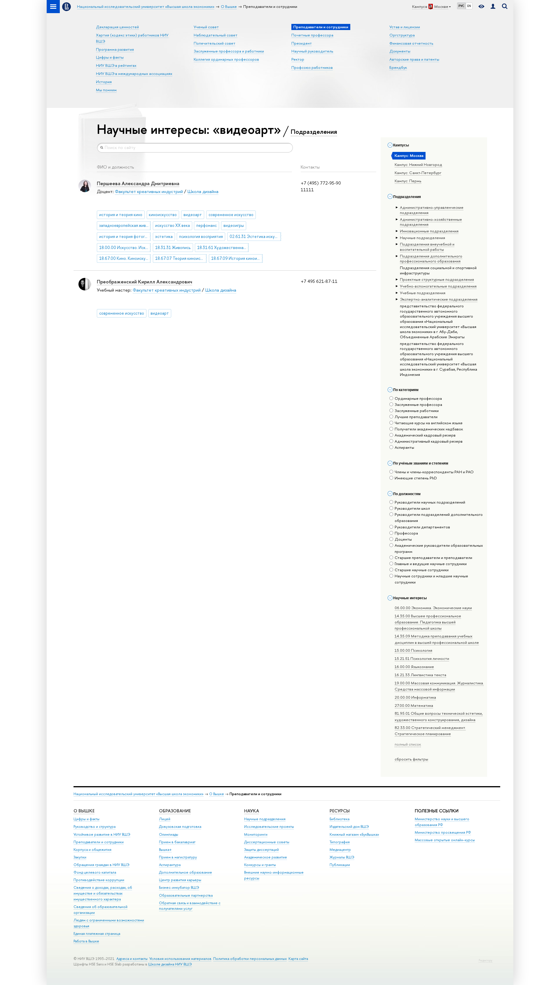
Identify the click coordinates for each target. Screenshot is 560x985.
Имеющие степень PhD (416, 478)
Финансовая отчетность (411, 43)
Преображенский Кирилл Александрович (144, 281)
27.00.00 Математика (414, 705)
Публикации (340, 864)
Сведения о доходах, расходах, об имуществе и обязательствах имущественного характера (103, 893)
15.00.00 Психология (413, 650)
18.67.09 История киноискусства (237, 258)
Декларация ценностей (117, 26)
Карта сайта (298, 958)
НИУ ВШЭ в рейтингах (116, 65)
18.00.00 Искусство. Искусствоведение (125, 247)
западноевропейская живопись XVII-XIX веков (125, 225)
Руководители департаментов (422, 527)
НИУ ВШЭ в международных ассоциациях (134, 73)
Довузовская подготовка (180, 826)
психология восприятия (201, 236)
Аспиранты (404, 447)
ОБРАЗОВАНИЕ (175, 811)
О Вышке (216, 793)
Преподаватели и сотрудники (99, 841)
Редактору (485, 960)
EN (469, 6)
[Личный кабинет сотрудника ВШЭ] (493, 6)
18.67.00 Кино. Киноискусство (125, 258)
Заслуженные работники (417, 410)
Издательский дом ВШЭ (349, 826)
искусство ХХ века (172, 225)
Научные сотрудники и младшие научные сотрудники (431, 579)
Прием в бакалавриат (177, 841)
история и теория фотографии (125, 236)
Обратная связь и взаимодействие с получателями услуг (189, 905)
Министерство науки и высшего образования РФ (442, 821)
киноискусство (163, 214)
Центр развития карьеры (180, 879)
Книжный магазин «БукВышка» (354, 834)
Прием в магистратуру (178, 857)
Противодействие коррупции (99, 879)
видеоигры (233, 225)
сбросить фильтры (411, 759)
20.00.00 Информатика (415, 697)
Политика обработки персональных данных (250, 958)
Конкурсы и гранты (260, 864)
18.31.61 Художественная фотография (223, 247)
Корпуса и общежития (92, 849)
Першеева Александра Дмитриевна (138, 183)
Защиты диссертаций (261, 849)
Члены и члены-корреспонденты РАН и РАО (434, 471)
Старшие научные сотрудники (422, 569)
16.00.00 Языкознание (414, 666)
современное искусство (231, 214)
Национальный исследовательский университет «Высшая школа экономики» (139, 793)
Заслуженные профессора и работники (229, 51)
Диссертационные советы (266, 841)
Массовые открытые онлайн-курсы (445, 839)
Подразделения (313, 131)
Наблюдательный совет (215, 35)
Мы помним (106, 89)
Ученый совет (206, 26)
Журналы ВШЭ (342, 857)
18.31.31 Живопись (173, 247)
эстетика (164, 236)
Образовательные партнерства (186, 895)
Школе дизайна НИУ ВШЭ (170, 964)
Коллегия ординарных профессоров (226, 59)
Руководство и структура (95, 826)
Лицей (164, 818)
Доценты (403, 539)
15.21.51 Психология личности (422, 658)
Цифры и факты (110, 57)
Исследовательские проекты (269, 826)
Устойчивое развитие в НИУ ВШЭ (102, 834)
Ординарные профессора (418, 398)
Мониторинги (255, 834)
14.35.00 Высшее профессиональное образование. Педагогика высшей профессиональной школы (428, 622)
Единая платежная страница (97, 933)
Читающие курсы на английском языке (429, 422)
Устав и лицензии (404, 26)
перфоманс (206, 225)
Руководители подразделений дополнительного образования (439, 517)
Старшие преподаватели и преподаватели (433, 557)
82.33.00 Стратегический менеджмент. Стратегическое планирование (430, 730)
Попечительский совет (214, 43)
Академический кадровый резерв (425, 435)
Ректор (297, 59)
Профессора (406, 533)
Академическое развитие (265, 857)
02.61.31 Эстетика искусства (255, 236)
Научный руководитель (312, 51)
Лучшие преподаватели (416, 416)
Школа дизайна (203, 191)
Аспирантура (170, 864)
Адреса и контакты (132, 958)
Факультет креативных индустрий (149, 191)
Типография (340, 841)
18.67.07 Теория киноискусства (181, 258)
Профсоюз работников (312, 67)
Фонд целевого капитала (95, 872)
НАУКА (251, 811)
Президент (301, 43)
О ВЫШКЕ (84, 811)
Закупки (80, 857)
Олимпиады (168, 834)
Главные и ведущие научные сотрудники (431, 563)
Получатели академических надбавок (429, 429)
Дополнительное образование (185, 872)
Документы (399, 51)
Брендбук (398, 67)
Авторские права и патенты (414, 59)
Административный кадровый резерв (429, 441)
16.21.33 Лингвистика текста (420, 674)
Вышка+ (165, 849)
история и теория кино (120, 214)
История (104, 81)
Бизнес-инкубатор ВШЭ (179, 887)
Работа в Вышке (86, 941)
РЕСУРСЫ (340, 811)
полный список (408, 744)
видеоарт (192, 214)
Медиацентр (340, 849)
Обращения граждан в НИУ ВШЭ (102, 864)
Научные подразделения (265, 818)
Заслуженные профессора (418, 404)
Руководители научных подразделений (430, 502)
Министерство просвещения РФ (443, 832)
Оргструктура (402, 35)
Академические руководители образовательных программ (439, 548)
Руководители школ (412, 508)
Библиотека (339, 818)
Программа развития (115, 49)
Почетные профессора (312, 35)
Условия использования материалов (180, 958)
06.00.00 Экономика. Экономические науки (433, 607)
